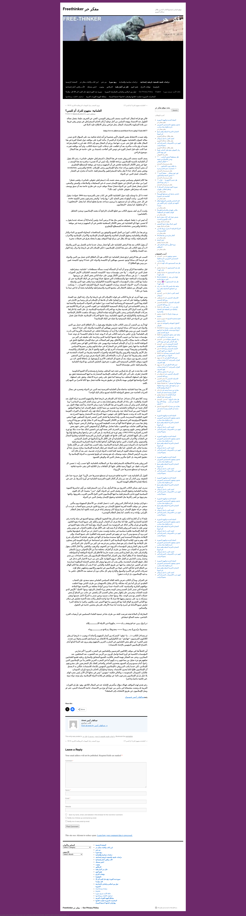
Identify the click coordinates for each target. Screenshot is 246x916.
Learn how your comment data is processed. (114, 835)
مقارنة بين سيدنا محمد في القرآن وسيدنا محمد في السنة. (168, 408)
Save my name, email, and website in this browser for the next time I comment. (96, 815)
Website (68, 806)
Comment (69, 761)
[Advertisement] (123, 60)
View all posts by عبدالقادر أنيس (94, 725)
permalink (129, 736)
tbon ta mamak (161, 277)
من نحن (171, 372)
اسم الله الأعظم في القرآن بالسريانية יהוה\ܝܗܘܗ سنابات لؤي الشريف (168, 360)
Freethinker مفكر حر (81, 8)
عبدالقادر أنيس (90, 114)
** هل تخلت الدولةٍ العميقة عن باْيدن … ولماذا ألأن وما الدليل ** (168, 401)
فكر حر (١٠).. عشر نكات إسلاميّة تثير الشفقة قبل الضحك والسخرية (167, 309)
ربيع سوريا (91, 736)
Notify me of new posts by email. (79, 821)
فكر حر (85, 736)
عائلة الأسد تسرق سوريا (172, 91)
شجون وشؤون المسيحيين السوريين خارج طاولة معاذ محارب (167, 258)
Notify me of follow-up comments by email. (82, 818)
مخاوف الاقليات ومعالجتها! (75, 96)
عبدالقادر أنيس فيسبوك (135, 697)
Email (67, 798)
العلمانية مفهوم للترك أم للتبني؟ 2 (135, 105)
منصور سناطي (161, 372)
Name (68, 790)
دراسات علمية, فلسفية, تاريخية (105, 736)
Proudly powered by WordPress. (167, 908)
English (158, 91)
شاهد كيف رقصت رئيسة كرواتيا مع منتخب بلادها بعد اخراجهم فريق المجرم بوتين (168, 330)
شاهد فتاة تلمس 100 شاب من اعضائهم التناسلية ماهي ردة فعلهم (168, 288)
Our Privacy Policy (146, 91)
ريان (158, 286)
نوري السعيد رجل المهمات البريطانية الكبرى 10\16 (82, 105)
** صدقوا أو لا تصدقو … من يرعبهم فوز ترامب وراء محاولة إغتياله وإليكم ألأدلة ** (169, 385)
